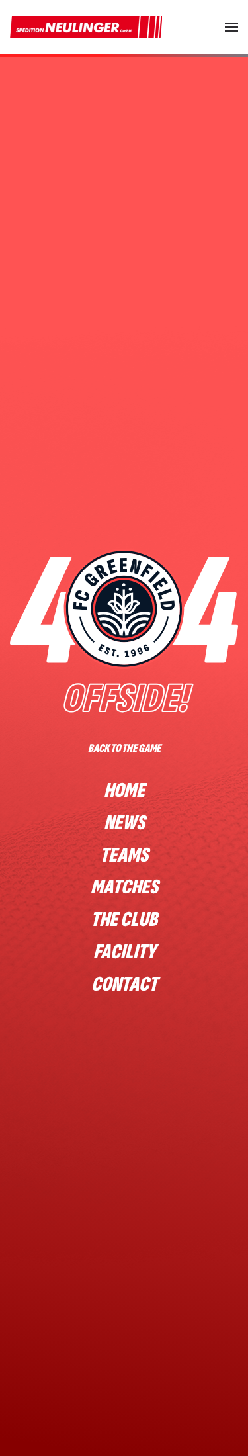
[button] (231, 27)
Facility (124, 952)
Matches (124, 887)
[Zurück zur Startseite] (86, 27)
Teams (124, 855)
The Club (124, 920)
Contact (124, 984)
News (124, 823)
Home (124, 790)
